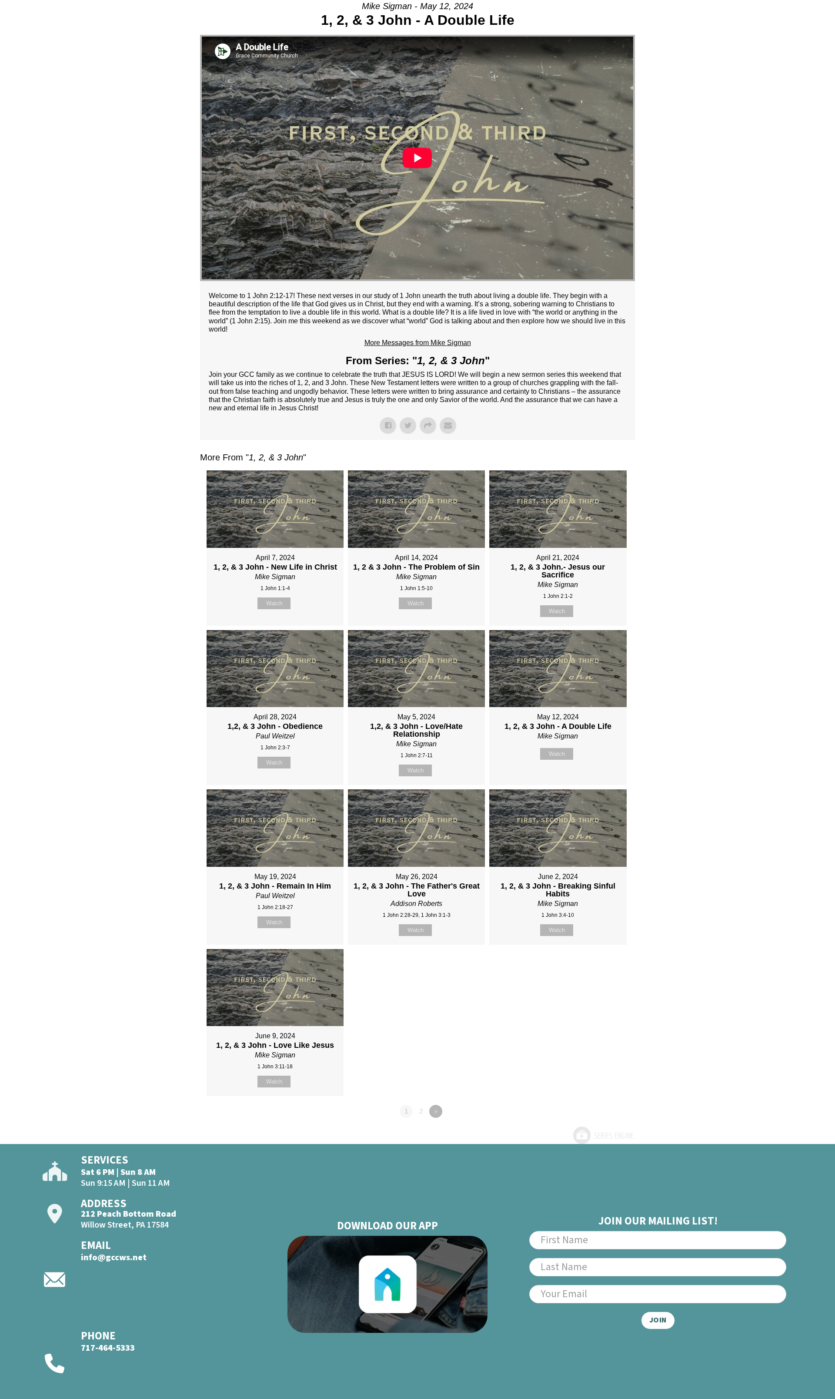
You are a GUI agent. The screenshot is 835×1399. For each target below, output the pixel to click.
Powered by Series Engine (603, 1135)
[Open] (780, 29)
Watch (274, 603)
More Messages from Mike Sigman (417, 342)
